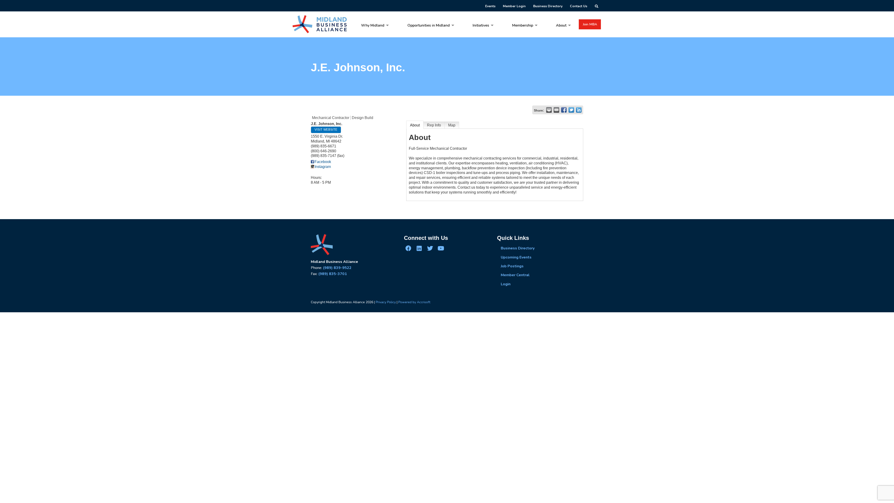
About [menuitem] (561, 25)
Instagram (323, 167)
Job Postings (512, 266)
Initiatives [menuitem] (481, 25)
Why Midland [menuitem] (372, 25)
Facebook (323, 162)
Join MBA (590, 24)
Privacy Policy (386, 302)
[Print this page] (549, 110)
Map (451, 125)
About (415, 125)
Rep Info (434, 125)
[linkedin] (419, 248)
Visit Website (326, 129)
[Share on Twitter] (571, 110)
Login (506, 284)
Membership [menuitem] (522, 25)
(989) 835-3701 (332, 273)
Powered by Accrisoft (414, 302)
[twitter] (430, 248)
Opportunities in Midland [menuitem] (428, 25)
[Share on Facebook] (564, 110)
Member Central (515, 275)
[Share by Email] (556, 110)
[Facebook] (408, 248)
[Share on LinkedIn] (579, 110)
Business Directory (518, 248)
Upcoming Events (516, 257)
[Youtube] (440, 248)
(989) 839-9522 (337, 267)
